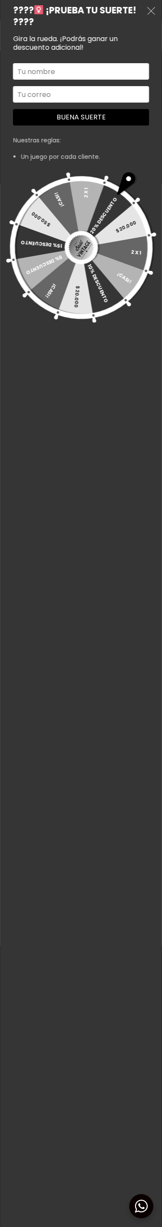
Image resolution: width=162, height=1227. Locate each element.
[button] (151, 12)
